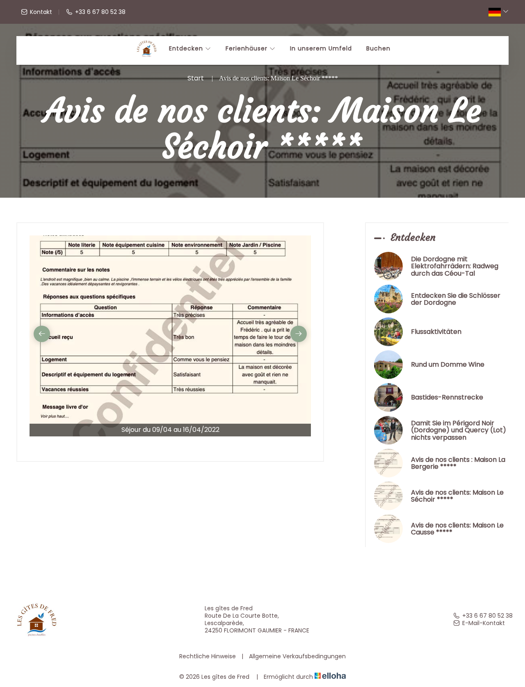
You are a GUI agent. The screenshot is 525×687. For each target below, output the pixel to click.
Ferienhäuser (247, 48)
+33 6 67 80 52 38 (487, 615)
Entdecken (187, 48)
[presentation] (42, 334)
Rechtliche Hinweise (207, 656)
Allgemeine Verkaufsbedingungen (297, 656)
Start (195, 78)
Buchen (378, 48)
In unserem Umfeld (321, 48)
